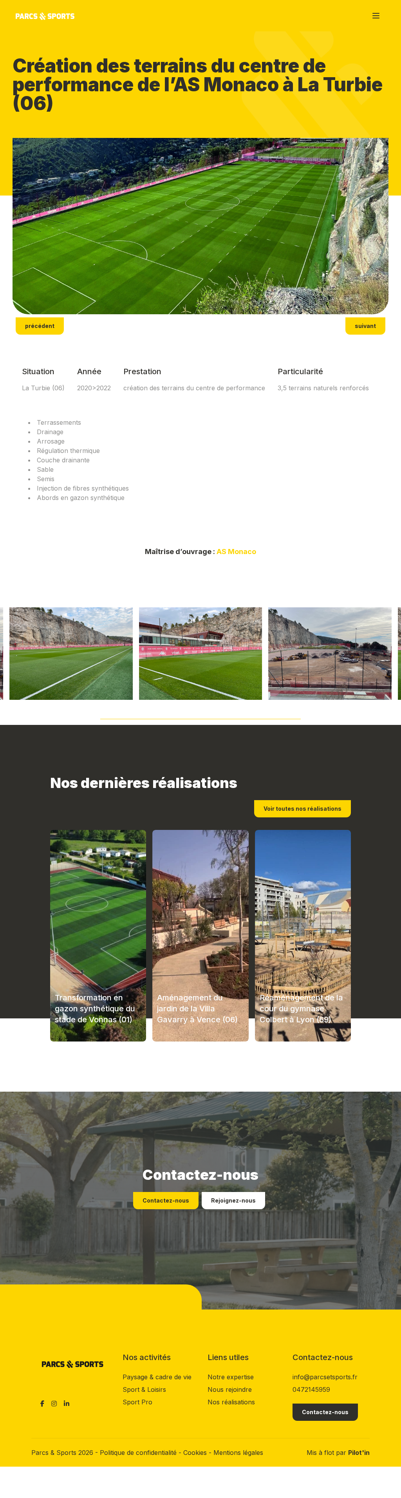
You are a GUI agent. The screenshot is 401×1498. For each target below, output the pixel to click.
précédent (39, 325)
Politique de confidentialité (139, 1452)
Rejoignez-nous (233, 1200)
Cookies (196, 1452)
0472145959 (311, 1389)
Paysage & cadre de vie (157, 1377)
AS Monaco (236, 551)
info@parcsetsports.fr (325, 1377)
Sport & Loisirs (144, 1389)
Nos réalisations (231, 1402)
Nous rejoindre (230, 1389)
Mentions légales (238, 1452)
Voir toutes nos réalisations (302, 808)
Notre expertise (231, 1377)
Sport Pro (137, 1402)
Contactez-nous (166, 1200)
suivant (365, 325)
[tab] (200, 717)
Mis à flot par (338, 1452)
